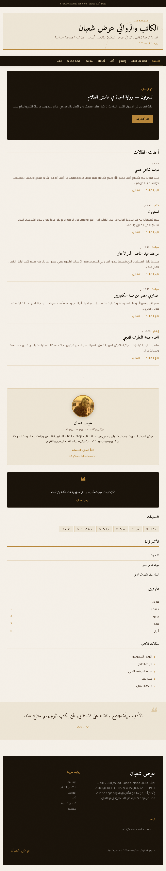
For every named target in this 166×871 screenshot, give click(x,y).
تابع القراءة (152, 190)
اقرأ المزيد (142, 118)
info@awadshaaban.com (136, 829)
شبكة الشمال (144, 686)
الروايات (72, 792)
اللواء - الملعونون (142, 656)
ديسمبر (153, 609)
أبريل (155, 631)
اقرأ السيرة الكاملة (83, 450)
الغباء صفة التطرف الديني (141, 337)
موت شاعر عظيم (147, 170)
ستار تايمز (147, 679)
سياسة (89, 60)
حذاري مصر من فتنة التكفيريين (136, 296)
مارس (154, 601)
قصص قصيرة (68, 803)
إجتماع (122, 60)
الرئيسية (156, 60)
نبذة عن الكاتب (139, 60)
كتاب (59, 60)
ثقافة (101, 60)
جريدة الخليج (145, 664)
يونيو (154, 616)
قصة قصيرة (74, 60)
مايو (155, 624)
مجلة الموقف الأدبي (140, 671)
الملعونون (153, 212)
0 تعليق (136, 190)
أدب (112, 60)
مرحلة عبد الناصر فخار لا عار (138, 254)
